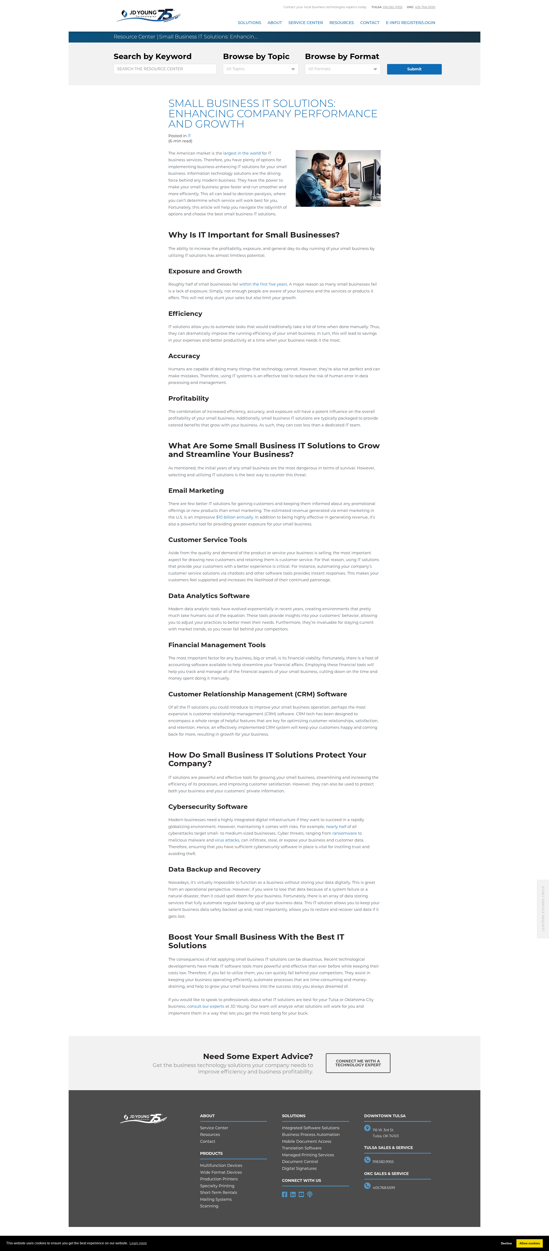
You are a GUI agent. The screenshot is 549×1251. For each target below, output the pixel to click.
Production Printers (219, 1179)
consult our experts (205, 1006)
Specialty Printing (217, 1186)
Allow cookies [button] (529, 1243)
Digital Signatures (299, 1168)
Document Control (300, 1161)
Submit (414, 69)
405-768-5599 (425, 7)
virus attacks (227, 840)
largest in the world (242, 153)
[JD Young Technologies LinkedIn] (293, 1194)
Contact (370, 22)
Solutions (249, 22)
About (275, 22)
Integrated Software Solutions (310, 1128)
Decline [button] (506, 1243)
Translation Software (302, 1148)
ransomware (344, 833)
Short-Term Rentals (218, 1192)
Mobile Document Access (306, 1141)
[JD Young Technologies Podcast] (309, 1194)
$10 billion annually (234, 517)
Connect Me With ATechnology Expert (358, 1063)
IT (189, 136)
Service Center (305, 22)
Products (211, 1153)
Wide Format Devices (221, 1172)
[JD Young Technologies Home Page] (148, 16)
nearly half (336, 826)
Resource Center (134, 36)
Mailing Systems (216, 1199)
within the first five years (263, 284)
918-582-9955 (393, 7)
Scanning (209, 1206)
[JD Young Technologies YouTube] (301, 1194)
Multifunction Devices (221, 1165)
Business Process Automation (311, 1134)
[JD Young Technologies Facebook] (284, 1194)
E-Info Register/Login (410, 22)
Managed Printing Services (308, 1155)
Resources (341, 22)
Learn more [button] (138, 1243)
